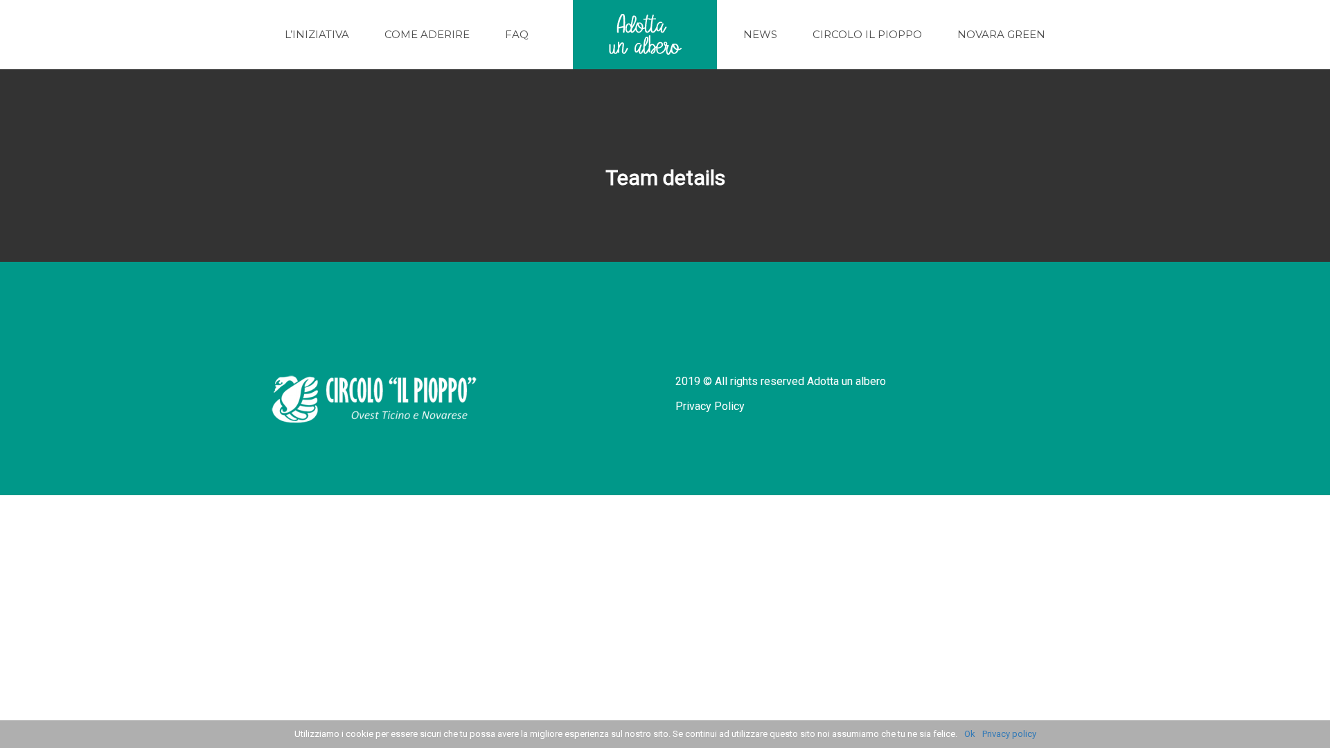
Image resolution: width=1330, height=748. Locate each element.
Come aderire (427, 34)
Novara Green (1001, 34)
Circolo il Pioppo (867, 34)
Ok (969, 734)
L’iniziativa (317, 34)
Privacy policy (1009, 734)
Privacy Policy (710, 406)
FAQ (517, 34)
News (760, 34)
